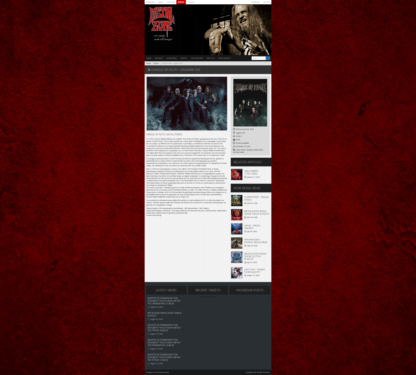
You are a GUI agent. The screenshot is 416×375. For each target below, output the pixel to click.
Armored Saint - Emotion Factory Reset (255, 241)
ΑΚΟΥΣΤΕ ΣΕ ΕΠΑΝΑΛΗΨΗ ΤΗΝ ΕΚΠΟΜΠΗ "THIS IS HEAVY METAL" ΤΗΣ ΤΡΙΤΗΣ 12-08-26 (164, 357)
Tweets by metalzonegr (208, 297)
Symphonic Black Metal (254, 150)
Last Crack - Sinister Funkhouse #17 (254, 270)
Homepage (150, 2)
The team (171, 2)
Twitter (266, 2)
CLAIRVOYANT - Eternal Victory (256, 198)
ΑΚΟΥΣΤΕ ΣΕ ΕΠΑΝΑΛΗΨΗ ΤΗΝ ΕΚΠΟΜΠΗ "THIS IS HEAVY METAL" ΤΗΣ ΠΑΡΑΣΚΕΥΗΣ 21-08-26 (164, 301)
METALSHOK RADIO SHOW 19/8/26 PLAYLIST (164, 314)
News (149, 58)
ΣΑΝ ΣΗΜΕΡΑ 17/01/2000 (251, 172)
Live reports (197, 58)
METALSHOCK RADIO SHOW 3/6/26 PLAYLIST (256, 212)
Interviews (171, 58)
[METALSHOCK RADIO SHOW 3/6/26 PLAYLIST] (237, 214)
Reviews (159, 58)
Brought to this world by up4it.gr (157, 372)
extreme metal (238, 152)
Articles (211, 58)
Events (183, 58)
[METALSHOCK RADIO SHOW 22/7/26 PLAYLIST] (237, 257)
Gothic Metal (240, 150)
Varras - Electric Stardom (252, 227)
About (160, 2)
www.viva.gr (156, 215)
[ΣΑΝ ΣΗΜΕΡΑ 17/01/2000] (237, 174)
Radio (181, 2)
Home (148, 63)
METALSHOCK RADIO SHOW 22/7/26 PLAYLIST (255, 256)
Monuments (224, 58)
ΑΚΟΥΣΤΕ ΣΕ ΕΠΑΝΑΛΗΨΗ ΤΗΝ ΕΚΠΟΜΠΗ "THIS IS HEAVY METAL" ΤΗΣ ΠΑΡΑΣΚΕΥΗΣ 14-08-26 (164, 342)
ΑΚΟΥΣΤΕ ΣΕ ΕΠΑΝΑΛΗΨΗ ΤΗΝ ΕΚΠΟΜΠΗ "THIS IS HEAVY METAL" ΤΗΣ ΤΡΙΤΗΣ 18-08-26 (164, 328)
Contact (191, 2)
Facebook (256, 2)
